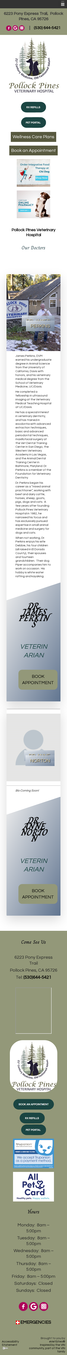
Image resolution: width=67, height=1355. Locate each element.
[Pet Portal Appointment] (33, 1104)
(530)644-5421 (37, 977)
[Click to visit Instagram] (43, 1306)
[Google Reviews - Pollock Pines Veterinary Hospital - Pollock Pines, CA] (15, 27)
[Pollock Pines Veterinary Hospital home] (33, 64)
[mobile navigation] (61, 4)
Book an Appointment (33, 150)
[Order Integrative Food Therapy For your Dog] (33, 172)
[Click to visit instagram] (22, 27)
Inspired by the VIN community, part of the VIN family (47, 1348)
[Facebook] (9, 28)
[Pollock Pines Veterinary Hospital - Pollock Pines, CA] (33, 1065)
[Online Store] (33, 204)
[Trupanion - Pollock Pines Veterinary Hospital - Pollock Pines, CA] (33, 1153)
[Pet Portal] (34, 122)
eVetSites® (57, 1341)
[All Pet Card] (33, 1186)
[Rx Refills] (33, 106)
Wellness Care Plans (33, 137)
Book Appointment (38, 679)
